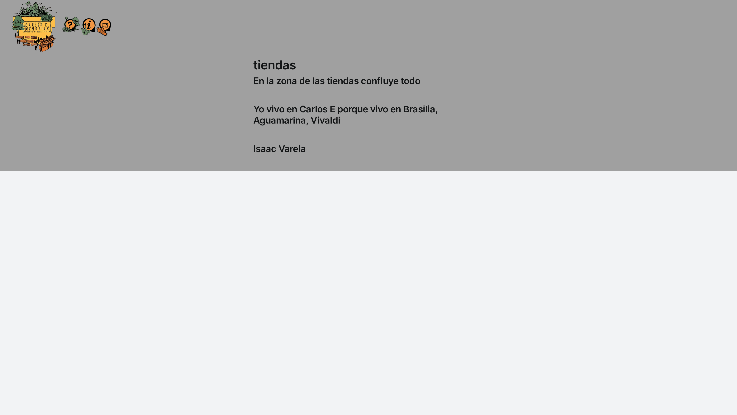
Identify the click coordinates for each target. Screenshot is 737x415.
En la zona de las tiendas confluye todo (336, 80)
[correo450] (103, 16)
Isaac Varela (279, 148)
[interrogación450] (71, 17)
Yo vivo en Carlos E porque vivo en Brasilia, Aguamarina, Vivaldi (345, 114)
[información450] (88, 16)
